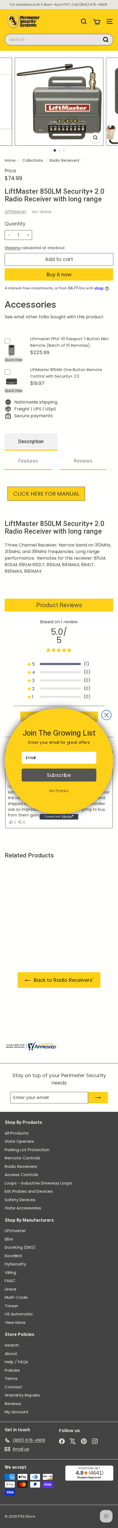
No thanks (58, 791)
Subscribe (59, 775)
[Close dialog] (106, 715)
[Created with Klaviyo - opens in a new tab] (59, 817)
